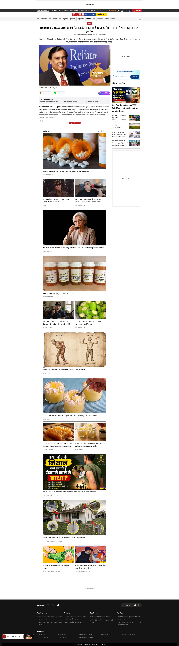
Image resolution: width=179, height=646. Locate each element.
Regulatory (105, 634)
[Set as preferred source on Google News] (104, 93)
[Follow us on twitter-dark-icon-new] (53, 605)
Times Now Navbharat (43, 10)
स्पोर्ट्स (55, 19)
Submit (135, 76)
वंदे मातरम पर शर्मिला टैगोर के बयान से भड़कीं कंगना (50, 623)
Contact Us (63, 634)
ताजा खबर (44, 19)
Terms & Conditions (128, 634)
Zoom (60, 10)
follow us (46, 93)
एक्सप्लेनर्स (100, 19)
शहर (60, 19)
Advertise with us (86, 634)
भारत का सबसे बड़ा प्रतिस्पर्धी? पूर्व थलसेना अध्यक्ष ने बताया (50, 618)
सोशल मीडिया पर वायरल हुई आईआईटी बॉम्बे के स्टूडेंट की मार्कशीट (129, 623)
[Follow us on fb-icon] (48, 605)
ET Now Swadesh (73, 10)
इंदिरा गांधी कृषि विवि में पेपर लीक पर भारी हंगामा (102, 621)
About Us (42, 634)
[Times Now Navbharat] (89, 14)
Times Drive (93, 10)
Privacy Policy (43, 637)
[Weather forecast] (122, 11)
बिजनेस (89, 19)
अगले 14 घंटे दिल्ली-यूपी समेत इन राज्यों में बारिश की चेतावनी (129, 618)
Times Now (54, 10)
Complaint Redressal (87, 637)
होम (38, 19)
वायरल (113, 19)
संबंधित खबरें (117, 83)
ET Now (65, 10)
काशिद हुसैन (83, 34)
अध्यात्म (107, 19)
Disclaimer (63, 637)
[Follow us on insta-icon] (58, 605)
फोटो (94, 19)
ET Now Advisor (84, 10)
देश (50, 19)
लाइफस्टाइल (81, 19)
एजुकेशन (65, 19)
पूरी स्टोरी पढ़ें (74, 123)
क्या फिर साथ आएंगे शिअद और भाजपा (101, 617)
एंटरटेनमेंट (72, 19)
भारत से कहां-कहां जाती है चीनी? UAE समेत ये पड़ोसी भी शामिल (75, 618)
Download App (127, 605)
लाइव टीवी (138, 10)
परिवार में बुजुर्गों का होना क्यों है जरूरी (75, 622)
